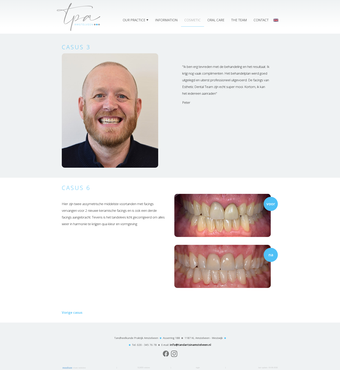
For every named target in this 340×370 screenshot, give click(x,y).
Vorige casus (72, 312)
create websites (79, 368)
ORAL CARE (216, 20)
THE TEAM (239, 20)
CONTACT (261, 20)
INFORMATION (166, 20)
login (198, 368)
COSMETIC (192, 20)
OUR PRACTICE (134, 20)
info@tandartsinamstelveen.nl (190, 345)
